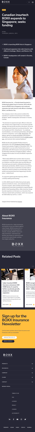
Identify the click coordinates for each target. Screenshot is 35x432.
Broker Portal (6, 386)
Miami (12, 427)
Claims (4, 377)
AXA (20, 133)
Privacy (14, 405)
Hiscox (4, 135)
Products (5, 363)
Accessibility (15, 413)
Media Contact (8, 341)
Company (4, 372)
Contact (4, 381)
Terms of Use (15, 393)
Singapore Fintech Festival (22, 144)
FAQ (13, 397)
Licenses (14, 401)
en (29, 2)
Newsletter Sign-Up (9, 337)
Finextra (20, 201)
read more (6, 304)
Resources (5, 368)
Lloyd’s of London (18, 135)
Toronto (6, 427)
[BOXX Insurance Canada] (8, 355)
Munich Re (25, 133)
